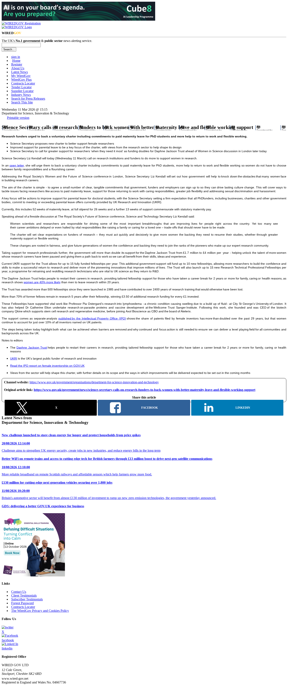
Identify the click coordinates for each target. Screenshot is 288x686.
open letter (16, 165)
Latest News (19, 72)
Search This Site (22, 102)
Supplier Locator (22, 91)
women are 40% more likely (42, 282)
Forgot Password (22, 603)
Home (16, 60)
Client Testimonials (24, 595)
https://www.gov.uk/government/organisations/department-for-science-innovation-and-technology (94, 382)
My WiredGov (21, 76)
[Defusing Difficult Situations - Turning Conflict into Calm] (33, 575)
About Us (17, 68)
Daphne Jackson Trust (31, 347)
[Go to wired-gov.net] (17, 27)
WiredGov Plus (21, 79)
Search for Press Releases (28, 98)
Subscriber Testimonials (27, 599)
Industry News (21, 95)
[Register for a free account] (21, 23)
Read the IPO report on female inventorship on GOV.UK (47, 365)
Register (16, 64)
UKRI (13, 358)
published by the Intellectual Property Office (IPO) (92, 318)
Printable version (18, 117)
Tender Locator (21, 87)
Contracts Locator (23, 83)
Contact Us (18, 591)
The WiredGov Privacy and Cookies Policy (40, 610)
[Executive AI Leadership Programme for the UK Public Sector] (78, 19)
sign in (15, 57)
